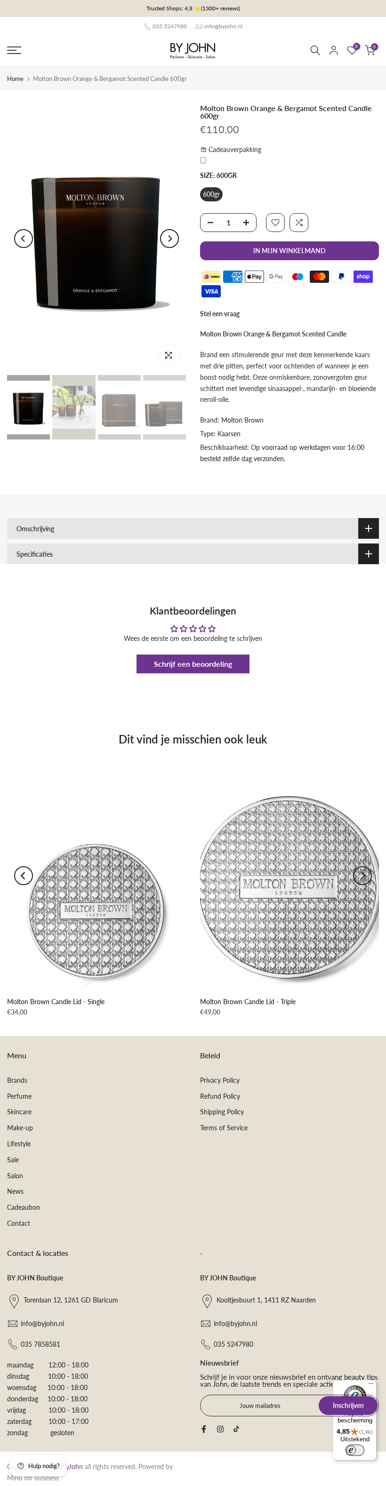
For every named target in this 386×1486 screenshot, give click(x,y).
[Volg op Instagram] (220, 1429)
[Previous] (23, 238)
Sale (13, 1160)
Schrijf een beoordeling (193, 663)
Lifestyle (19, 1144)
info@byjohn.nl (223, 26)
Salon (15, 1176)
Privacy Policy (220, 1080)
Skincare (19, 1112)
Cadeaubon (23, 1207)
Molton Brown (242, 420)
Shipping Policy (222, 1112)
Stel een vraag (220, 314)
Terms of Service (224, 1128)
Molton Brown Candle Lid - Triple (248, 1001)
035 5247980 (170, 26)
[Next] (169, 238)
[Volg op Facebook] (204, 1429)
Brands (17, 1080)
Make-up (20, 1128)
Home (15, 78)
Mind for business (33, 1478)
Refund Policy (220, 1096)
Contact (18, 1223)
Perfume (19, 1096)
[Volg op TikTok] (236, 1429)
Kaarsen (229, 434)
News (15, 1191)
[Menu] (371, 1385)
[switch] (355, 1450)
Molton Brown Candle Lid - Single (56, 1001)
